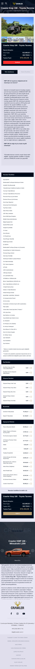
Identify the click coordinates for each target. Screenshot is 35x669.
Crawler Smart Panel (16, 483)
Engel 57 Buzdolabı (16, 416)
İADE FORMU (18, 644)
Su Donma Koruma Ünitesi (16, 479)
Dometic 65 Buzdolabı (16, 411)
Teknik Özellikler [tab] (25, 72)
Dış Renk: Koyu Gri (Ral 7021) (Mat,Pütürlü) (16, 368)
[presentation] (2, 550)
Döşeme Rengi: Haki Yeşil (16, 383)
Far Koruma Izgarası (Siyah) (16, 435)
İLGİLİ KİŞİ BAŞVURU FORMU (18, 648)
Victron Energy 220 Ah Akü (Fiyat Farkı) (16, 458)
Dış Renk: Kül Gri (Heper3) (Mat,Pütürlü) (16, 372)
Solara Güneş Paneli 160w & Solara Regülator (16, 475)
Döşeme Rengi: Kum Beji (16, 400)
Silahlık (16, 448)
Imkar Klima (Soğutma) (16, 466)
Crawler (17, 3)
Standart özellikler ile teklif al (17, 490)
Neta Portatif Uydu (16, 470)
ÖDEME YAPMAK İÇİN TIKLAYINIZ (18, 665)
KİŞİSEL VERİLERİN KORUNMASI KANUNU (18, 641)
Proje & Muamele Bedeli (16, 427)
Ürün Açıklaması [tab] (9, 72)
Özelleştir (17, 62)
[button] (32, 26)
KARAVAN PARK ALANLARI (18, 658)
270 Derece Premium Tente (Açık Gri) (16, 440)
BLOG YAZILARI (18, 662)
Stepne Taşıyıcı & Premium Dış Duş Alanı (16, 432)
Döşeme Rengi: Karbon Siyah (16, 396)
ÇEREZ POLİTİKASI (18, 651)
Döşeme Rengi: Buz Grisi (16, 391)
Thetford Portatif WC (16, 453)
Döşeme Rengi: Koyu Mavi (16, 387)
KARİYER (18, 655)
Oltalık (16, 444)
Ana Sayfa (9, 10)
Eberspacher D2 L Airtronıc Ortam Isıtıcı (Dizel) (16, 462)
